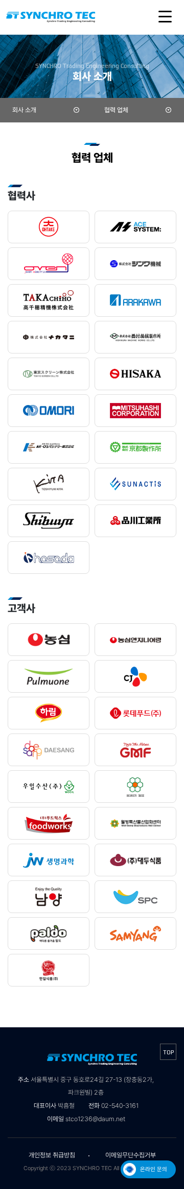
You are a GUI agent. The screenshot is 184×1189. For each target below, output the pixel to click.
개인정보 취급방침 (52, 1155)
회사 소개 (24, 110)
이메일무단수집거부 (130, 1155)
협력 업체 (116, 110)
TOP (168, 1052)
